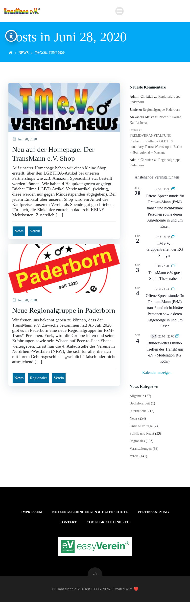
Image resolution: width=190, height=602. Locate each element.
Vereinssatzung (153, 512)
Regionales (38, 378)
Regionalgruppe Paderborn (161, 109)
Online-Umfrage (141, 426)
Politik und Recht (142, 433)
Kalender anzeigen (156, 372)
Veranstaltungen (141, 448)
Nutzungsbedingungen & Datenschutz (90, 512)
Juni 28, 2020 (27, 139)
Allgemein (137, 396)
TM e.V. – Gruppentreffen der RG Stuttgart (164, 249)
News (24, 53)
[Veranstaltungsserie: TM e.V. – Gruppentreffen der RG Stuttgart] (173, 236)
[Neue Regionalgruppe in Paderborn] (64, 268)
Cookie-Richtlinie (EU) (109, 522)
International (138, 411)
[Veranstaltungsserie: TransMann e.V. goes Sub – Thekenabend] (173, 266)
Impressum (31, 512)
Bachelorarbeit (140, 403)
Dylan (134, 130)
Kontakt (68, 522)
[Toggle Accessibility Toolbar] (11, 36)
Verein (35, 231)
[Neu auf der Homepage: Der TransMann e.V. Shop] (64, 107)
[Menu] (119, 11)
